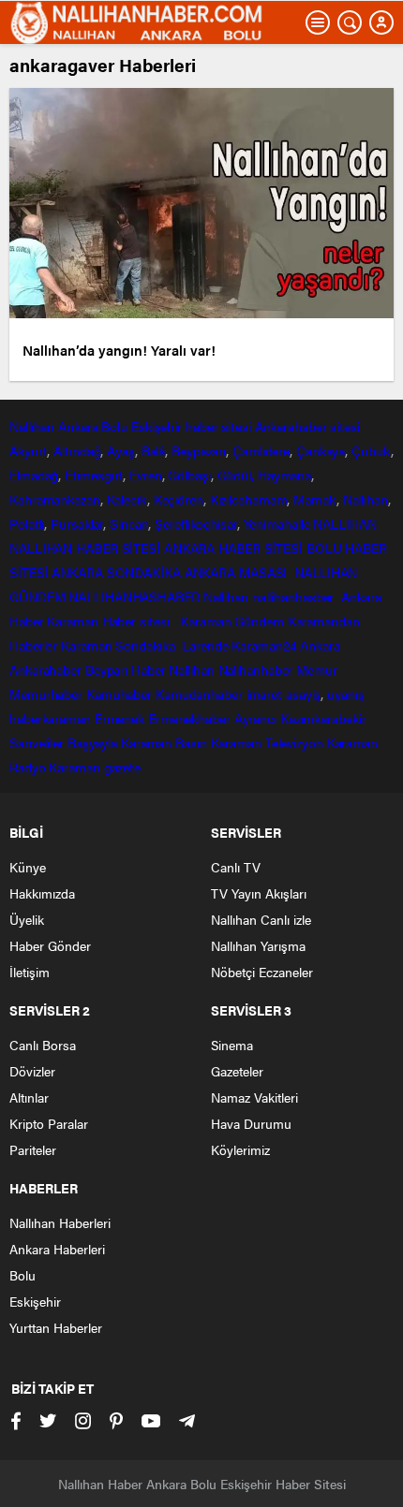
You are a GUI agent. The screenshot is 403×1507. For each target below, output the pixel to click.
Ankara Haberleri (57, 1248)
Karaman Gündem (232, 620)
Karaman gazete (95, 766)
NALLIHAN (344, 523)
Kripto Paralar (48, 1123)
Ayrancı (255, 718)
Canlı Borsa (42, 1044)
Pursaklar (77, 523)
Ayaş (121, 450)
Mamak (314, 499)
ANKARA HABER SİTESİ (233, 547)
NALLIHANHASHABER (133, 596)
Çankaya (320, 450)
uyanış (345, 693)
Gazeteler (237, 1070)
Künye (27, 866)
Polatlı (26, 523)
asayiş (303, 693)
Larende (205, 645)
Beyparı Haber (125, 669)
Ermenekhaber (189, 718)
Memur (316, 669)
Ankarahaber (291, 426)
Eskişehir (156, 426)
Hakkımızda (42, 893)
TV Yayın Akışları (258, 893)
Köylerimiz (240, 1149)
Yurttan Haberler (55, 1327)
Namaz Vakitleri (254, 1097)
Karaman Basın (164, 742)
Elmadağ (33, 474)
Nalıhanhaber (255, 669)
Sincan (129, 523)
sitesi (343, 426)
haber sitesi (218, 426)
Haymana (284, 474)
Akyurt (28, 450)
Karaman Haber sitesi (111, 620)
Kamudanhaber (199, 693)
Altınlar (29, 1097)
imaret (264, 693)
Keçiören (178, 499)
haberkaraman (50, 718)
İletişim (29, 971)
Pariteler (32, 1149)
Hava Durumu (251, 1123)
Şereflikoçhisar (196, 523)
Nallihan (225, 596)
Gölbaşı (189, 474)
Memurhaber (45, 693)
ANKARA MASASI (238, 572)
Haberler (33, 645)
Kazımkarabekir (323, 718)
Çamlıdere (261, 450)
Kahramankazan (54, 499)
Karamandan (324, 620)
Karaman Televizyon (267, 742)
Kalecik (127, 499)
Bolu (114, 426)
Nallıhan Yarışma (258, 945)
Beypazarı (199, 450)
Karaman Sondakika (119, 645)
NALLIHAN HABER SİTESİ (84, 547)
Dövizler (32, 1070)
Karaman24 (263, 645)
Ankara (77, 426)
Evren (145, 474)
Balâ (154, 450)
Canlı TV (236, 866)
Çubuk (371, 450)
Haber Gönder (50, 945)
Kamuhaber (119, 693)
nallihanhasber (295, 596)
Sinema (232, 1044)
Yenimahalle (277, 523)
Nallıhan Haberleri (60, 1222)
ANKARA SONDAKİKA (116, 572)
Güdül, (235, 474)
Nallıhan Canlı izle (261, 919)
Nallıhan (31, 426)
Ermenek (119, 718)
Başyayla (92, 742)
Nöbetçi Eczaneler (262, 971)
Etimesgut (94, 474)
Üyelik (26, 919)
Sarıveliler (36, 742)
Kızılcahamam (249, 499)
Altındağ (76, 450)
